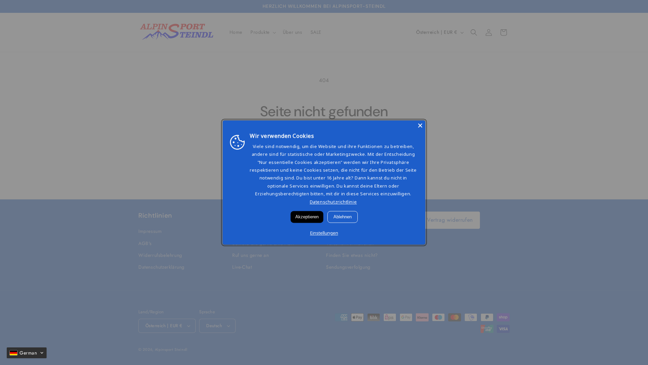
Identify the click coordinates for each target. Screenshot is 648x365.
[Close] (420, 125)
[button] (27, 352)
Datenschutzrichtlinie (333, 202)
